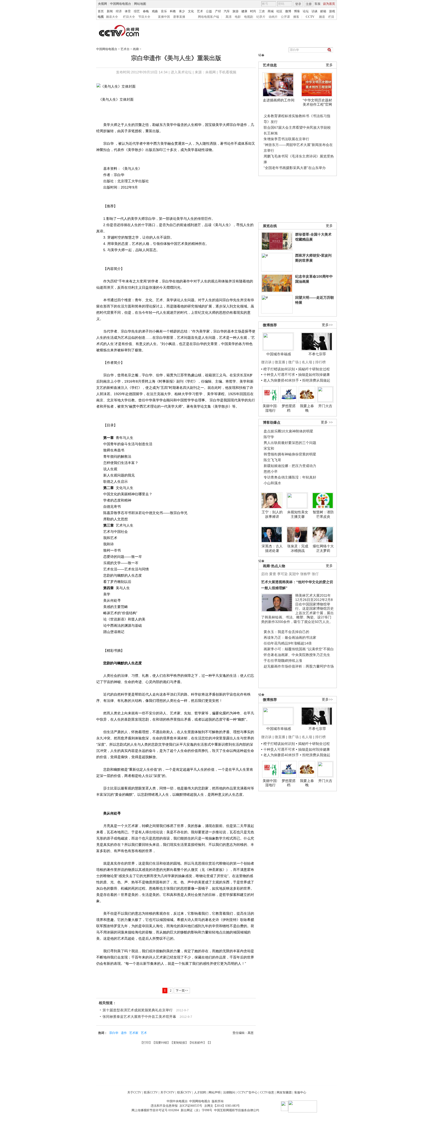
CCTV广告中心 (248, 1092)
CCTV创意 (267, 1092)
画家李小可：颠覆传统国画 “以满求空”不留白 (299, 649)
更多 (329, 65)
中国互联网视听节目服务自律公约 (236, 1110)
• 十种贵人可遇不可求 (278, 375)
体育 (128, 11)
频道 (322, 17)
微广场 (293, 362)
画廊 (136, 49)
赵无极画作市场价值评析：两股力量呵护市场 (299, 666)
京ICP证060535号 (190, 1105)
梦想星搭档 (289, 408)
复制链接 (179, 1042)
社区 (279, 11)
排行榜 (320, 362)
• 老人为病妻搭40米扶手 (280, 380)
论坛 (306, 11)
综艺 (137, 11)
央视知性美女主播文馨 (297, 514)
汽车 (227, 11)
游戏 (332, 11)
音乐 (164, 11)
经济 (119, 11)
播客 (296, 17)
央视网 (102, 4)
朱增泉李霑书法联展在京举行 (286, 139)
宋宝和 (269, 448)
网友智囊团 (284, 1092)
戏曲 (155, 11)
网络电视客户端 (208, 17)
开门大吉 (325, 406)
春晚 (146, 11)
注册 (309, 4)
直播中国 (164, 17)
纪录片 (260, 17)
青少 (182, 11)
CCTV (310, 17)
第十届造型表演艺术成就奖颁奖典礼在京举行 (137, 1010)
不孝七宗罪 (317, 354)
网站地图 (140, 4)
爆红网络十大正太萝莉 (323, 548)
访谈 (314, 11)
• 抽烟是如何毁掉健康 (313, 375)
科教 (173, 11)
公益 (209, 11)
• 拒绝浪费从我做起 (315, 380)
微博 (288, 11)
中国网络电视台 (120, 4)
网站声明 (214, 1092)
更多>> (327, 325)
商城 (271, 11)
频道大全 (112, 17)
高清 (229, 17)
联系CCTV (151, 1092)
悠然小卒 (271, 471)
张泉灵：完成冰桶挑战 (297, 548)
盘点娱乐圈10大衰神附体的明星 (288, 431)
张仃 (315, 574)
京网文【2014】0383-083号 (222, 1105)
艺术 (200, 11)
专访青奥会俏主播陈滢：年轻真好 (290, 477)
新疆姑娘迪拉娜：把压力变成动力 (290, 466)
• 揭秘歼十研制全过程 (313, 369)
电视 (101, 17)
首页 (101, 11)
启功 (264, 574)
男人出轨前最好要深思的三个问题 (290, 443)
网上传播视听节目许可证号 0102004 (155, 1110)
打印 (146, 1042)
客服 (317, 4)
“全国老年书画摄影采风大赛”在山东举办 (295, 168)
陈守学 (269, 437)
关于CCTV (134, 1092)
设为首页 (329, 4)
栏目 (331, 17)
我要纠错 (161, 1042)
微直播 (280, 362)
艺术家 (133, 1033)
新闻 (110, 11)
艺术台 (125, 49)
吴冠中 (294, 574)
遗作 (124, 1033)
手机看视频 (227, 72)
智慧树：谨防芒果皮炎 (323, 514)
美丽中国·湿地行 (270, 408)
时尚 (253, 11)
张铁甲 (305, 574)
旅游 (236, 11)
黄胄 (272, 574)
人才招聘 (200, 1092)
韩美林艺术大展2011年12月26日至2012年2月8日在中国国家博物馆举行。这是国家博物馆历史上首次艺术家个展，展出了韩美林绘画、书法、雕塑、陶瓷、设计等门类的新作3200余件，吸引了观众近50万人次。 (297, 608)
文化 (191, 11)
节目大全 (144, 17)
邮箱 (323, 11)
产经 (218, 11)
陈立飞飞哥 (272, 460)
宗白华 (113, 1033)
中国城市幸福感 (278, 354)
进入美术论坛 (181, 72)
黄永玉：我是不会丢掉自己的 (286, 632)
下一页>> (182, 990)
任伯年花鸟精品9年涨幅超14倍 (288, 643)
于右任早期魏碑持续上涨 (283, 661)
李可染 (282, 574)
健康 (244, 11)
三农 (262, 11)
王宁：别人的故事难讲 (272, 514)
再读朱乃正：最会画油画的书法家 (290, 637)
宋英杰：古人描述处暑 (272, 548)
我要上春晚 (307, 408)
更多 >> (327, 422)
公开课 (285, 17)
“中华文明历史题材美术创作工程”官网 (317, 102)
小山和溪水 (272, 483)
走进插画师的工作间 (278, 100)
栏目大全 (129, 17)
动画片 (273, 17)
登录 (298, 4)
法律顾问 (229, 1092)
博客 (297, 11)
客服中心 (300, 1092)
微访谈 (266, 362)
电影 (238, 17)
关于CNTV (167, 1092)
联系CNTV (184, 1092)
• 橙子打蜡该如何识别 (278, 369)
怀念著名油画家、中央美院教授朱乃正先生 (297, 655)
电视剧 (248, 17)
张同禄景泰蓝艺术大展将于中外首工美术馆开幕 (139, 1017)
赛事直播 (179, 17)
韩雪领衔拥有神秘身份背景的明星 (290, 454)
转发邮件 (197, 1042)
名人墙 (307, 362)
